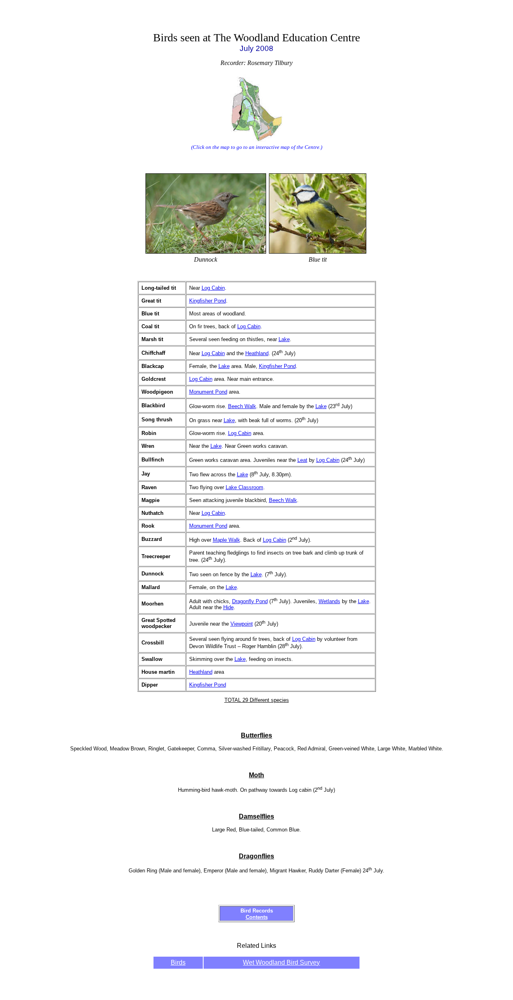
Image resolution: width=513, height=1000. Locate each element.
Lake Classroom (244, 487)
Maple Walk (226, 540)
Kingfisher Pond (207, 301)
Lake (284, 339)
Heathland (257, 353)
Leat (302, 460)
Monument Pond (208, 392)
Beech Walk (242, 406)
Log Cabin (213, 288)
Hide (228, 607)
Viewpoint (241, 624)
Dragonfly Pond (250, 601)
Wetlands (329, 601)
